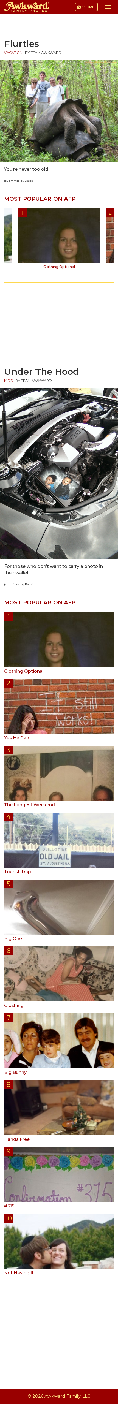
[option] (59, 240)
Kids (8, 381)
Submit (88, 7)
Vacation (13, 53)
